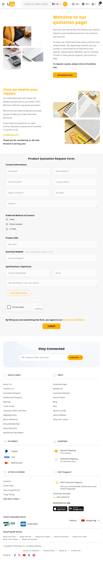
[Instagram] (19, 555)
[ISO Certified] (28, 524)
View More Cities (11, 499)
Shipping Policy (10, 415)
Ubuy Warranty (10, 428)
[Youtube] (24, 555)
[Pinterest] (34, 555)
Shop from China (80, 536)
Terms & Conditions (31, 550)
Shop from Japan (42, 536)
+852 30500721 (63, 497)
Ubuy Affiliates (59, 415)
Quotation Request (12, 393)
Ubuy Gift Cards (60, 419)
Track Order (8, 406)
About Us (7, 384)
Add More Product (19, 293)
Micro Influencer (10, 419)
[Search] (65, 4)
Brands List (58, 388)
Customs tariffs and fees (14, 410)
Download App (60, 384)
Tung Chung (8, 494)
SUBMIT (51, 326)
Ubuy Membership (11, 424)
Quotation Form (65, 75)
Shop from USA (9, 536)
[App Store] (60, 509)
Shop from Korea (61, 536)
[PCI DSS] (9, 524)
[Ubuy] (11, 4)
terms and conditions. (74, 319)
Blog (55, 402)
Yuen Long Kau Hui (11, 490)
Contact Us (8, 388)
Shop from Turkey (10, 539)
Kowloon (7, 481)
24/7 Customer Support (71, 482)
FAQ (55, 406)
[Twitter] (29, 555)
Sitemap (7, 402)
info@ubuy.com (11, 134)
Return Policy (59, 397)
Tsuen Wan (8, 485)
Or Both (13, 229)
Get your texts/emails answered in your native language (78, 487)
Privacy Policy (49, 550)
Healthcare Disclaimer (13, 432)
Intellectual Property (12, 397)
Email (12, 219)
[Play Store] (76, 509)
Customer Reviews (61, 393)
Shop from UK (25, 536)
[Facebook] (15, 555)
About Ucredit (59, 410)
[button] (75, 4)
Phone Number (16, 224)
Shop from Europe (29, 539)
